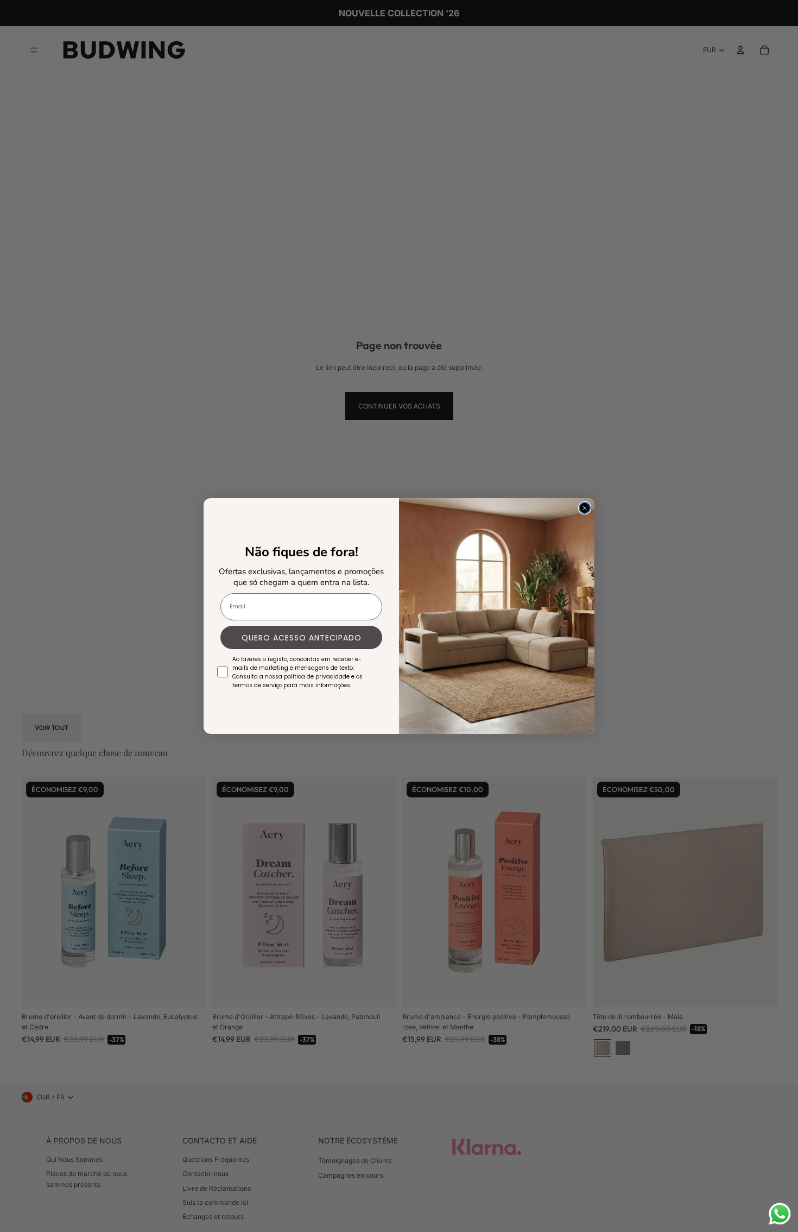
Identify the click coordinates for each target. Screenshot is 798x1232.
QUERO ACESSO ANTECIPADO (302, 637)
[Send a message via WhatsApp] (780, 1214)
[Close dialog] (584, 507)
